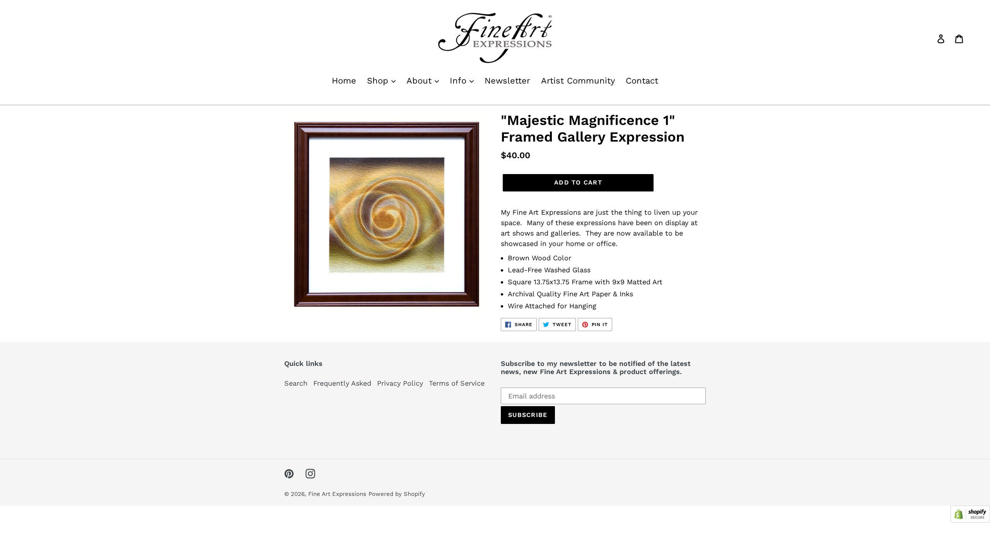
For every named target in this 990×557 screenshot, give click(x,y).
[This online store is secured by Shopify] (970, 520)
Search (295, 383)
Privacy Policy (400, 383)
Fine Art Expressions (337, 493)
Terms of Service (457, 383)
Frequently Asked (342, 383)
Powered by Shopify (397, 493)
